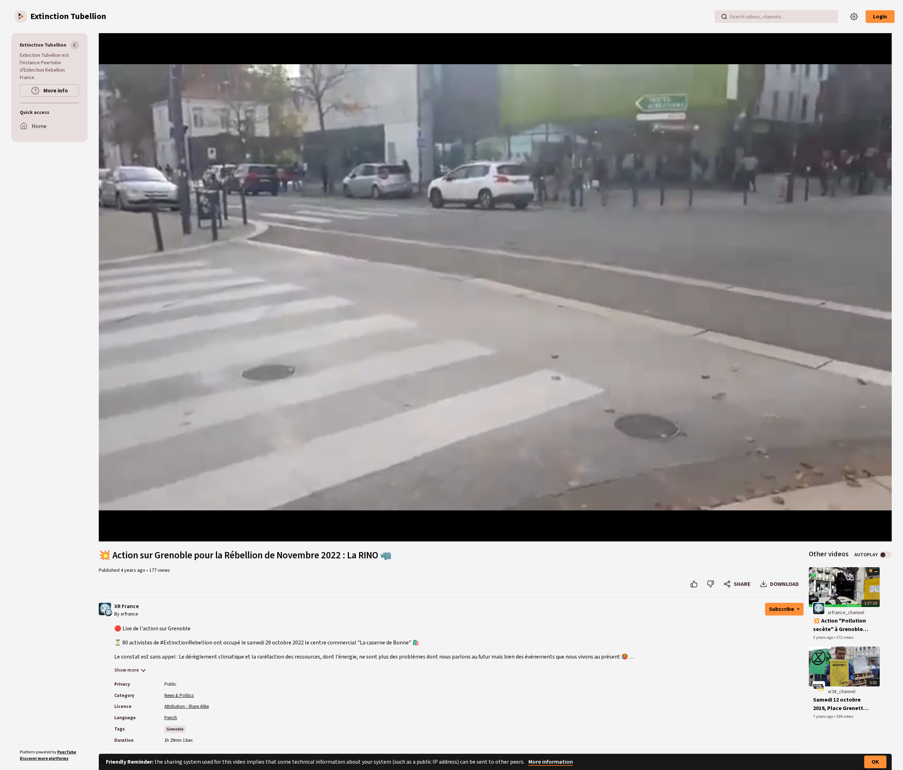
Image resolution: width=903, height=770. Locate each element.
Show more (126, 670)
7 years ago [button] (823, 717)
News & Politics (179, 695)
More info (55, 91)
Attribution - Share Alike (186, 706)
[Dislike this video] (710, 584)
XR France (126, 606)
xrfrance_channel (846, 612)
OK (875, 762)
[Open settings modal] (854, 16)
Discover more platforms (44, 759)
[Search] (724, 16)
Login (880, 16)
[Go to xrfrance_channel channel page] (108, 612)
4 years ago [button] (133, 570)
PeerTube (66, 752)
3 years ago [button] (823, 638)
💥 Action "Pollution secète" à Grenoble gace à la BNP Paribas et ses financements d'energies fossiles (840, 625)
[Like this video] (694, 584)
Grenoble (174, 729)
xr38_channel (841, 691)
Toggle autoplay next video (885, 554)
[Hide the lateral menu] (75, 45)
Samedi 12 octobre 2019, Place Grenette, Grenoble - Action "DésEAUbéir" (840, 704)
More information (550, 762)
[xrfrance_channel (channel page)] (818, 608)
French (170, 718)
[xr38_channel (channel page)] (818, 687)
